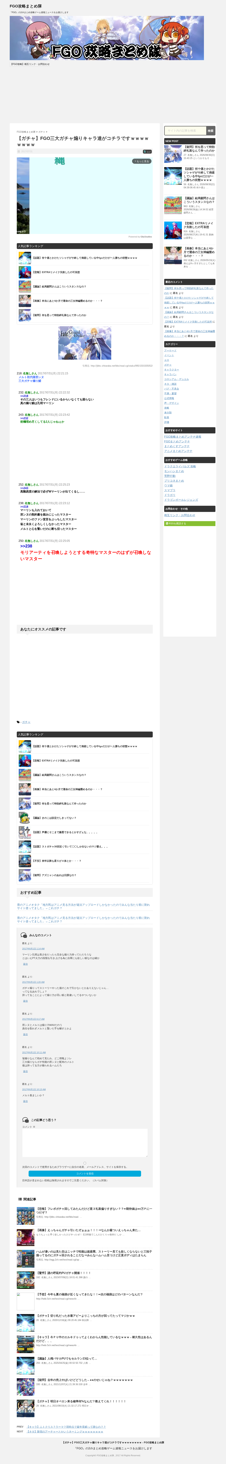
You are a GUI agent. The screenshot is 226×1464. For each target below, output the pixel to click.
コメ (147, 152)
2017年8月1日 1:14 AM (33, 948)
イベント (169, 355)
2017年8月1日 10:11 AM (34, 1052)
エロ (166, 360)
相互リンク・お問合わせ (179, 515)
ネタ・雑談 (170, 383)
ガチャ (26, 722)
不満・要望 (170, 393)
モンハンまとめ (174, 471)
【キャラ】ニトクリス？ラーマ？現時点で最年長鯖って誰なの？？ (66, 1426)
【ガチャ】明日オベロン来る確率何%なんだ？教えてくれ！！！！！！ (81, 1401)
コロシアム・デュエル (176, 379)
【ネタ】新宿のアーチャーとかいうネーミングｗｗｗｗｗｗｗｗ (64, 1431)
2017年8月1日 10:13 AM (34, 1089)
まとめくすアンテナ (177, 446)
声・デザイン (171, 403)
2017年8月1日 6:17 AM (33, 1019)
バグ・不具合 (171, 388)
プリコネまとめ (174, 480)
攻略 (166, 407)
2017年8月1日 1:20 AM (33, 982)
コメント (28, 1126)
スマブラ (170, 490)
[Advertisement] (113, 95)
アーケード (170, 350)
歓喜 (166, 417)
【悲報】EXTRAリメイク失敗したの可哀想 (188, 321)
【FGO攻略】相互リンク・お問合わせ (30, 64)
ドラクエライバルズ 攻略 (180, 466)
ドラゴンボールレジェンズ (181, 499)
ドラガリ (170, 495)
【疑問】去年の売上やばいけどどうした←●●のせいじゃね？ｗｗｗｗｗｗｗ (84, 1379)
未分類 (168, 412)
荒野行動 (170, 475)
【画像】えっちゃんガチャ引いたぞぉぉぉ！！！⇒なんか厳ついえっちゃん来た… (88, 1230)
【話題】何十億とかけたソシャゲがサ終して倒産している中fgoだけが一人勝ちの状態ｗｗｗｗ (189, 302)
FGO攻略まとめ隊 (26, 6)
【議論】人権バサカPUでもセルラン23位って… (66, 1358)
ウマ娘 (168, 485)
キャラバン (170, 374)
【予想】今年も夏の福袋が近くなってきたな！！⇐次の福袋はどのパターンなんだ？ (89, 1294)
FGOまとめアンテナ (177, 441)
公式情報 (169, 398)
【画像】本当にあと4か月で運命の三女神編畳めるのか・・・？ (199, 252)
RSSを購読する (177, 523)
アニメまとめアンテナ (178, 451)
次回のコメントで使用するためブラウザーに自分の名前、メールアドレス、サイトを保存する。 (75, 1167)
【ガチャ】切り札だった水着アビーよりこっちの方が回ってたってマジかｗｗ (85, 1315)
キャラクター (171, 369)
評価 (166, 422)
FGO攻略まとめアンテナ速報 (182, 436)
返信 (25, 964)
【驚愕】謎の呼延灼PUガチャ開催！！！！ (63, 1272)
